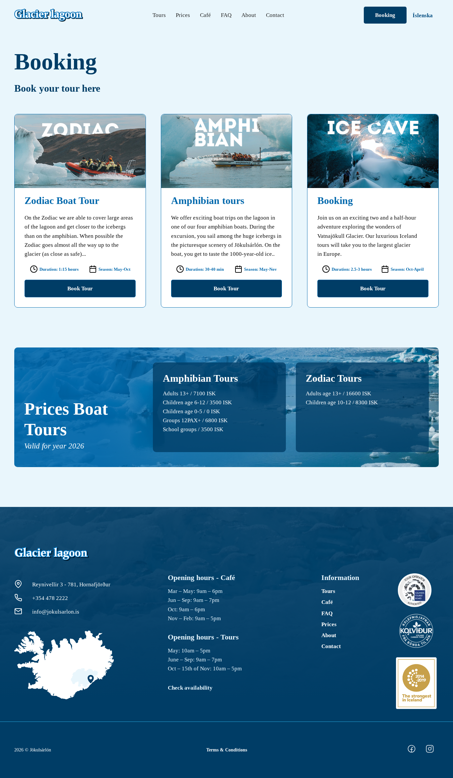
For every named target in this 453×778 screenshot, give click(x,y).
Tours (159, 15)
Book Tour (80, 288)
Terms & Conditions (226, 749)
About (248, 15)
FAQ (226, 15)
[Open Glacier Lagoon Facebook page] (411, 756)
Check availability (190, 688)
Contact (275, 15)
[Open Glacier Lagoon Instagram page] (430, 756)
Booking (385, 15)
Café (205, 15)
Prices (183, 15)
